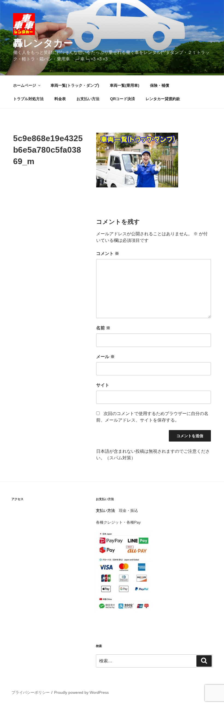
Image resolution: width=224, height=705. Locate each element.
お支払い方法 (87, 99)
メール (105, 356)
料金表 (60, 99)
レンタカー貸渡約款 (163, 99)
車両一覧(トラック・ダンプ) (75, 85)
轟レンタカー (43, 43)
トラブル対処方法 (28, 99)
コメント (107, 253)
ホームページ (24, 85)
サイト (102, 385)
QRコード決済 (122, 99)
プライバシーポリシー (30, 692)
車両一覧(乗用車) (124, 85)
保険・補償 (159, 85)
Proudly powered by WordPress (81, 692)
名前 (103, 328)
